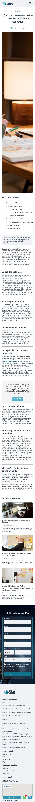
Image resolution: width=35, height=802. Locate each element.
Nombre (6, 618)
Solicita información (14, 228)
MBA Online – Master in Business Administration (17, 712)
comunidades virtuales (10, 361)
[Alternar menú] (30, 3)
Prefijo (6, 648)
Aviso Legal (6, 768)
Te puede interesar (14, 225)
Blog (3, 762)
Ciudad (6, 633)
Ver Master (17, 399)
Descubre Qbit (6, 754)
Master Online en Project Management (14, 747)
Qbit (3, 474)
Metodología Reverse (9, 757)
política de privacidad (23, 664)
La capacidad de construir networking (20, 212)
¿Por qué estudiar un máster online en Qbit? (20, 222)
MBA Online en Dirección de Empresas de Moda (17, 709)
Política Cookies (7, 773)
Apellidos (7, 626)
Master (6, 656)
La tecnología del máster (16, 215)
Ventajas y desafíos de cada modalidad (20, 219)
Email (5, 641)
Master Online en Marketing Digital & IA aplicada (17, 736)
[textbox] (8, 652)
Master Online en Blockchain (11, 739)
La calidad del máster (14, 203)
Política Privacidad (8, 771)
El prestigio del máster (15, 206)
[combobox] (9, 652)
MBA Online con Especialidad (11, 715)
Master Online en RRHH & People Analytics (15, 734)
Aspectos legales (9, 765)
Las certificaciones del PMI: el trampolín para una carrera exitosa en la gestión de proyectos (17, 588)
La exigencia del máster (15, 209)
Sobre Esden (6, 759)
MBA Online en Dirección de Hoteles (13, 705)
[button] (17, 11)
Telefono (18, 648)
